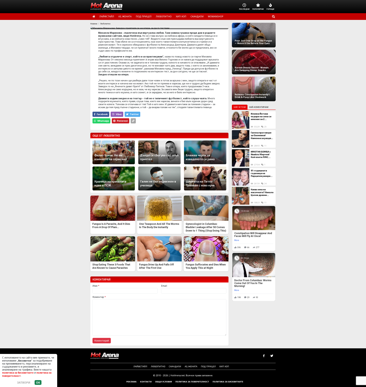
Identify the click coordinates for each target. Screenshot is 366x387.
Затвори (23, 382)
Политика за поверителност (192, 381)
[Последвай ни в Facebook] (264, 356)
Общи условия (163, 381)
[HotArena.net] (104, 356)
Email (164, 286)
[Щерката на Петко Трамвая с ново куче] (205, 178)
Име (96, 286)
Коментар (99, 297)
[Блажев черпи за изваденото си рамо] (205, 152)
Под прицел (208, 366)
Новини (93, 23)
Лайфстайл (140, 366)
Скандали (175, 366)
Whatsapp (103, 120)
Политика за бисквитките (228, 381)
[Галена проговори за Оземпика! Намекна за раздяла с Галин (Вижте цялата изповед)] (240, 139)
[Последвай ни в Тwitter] (271, 356)
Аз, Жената (191, 366)
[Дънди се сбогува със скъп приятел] (159, 152)
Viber (119, 114)
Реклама (131, 381)
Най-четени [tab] (240, 107)
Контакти (146, 381)
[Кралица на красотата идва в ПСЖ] (114, 178)
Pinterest (122, 120)
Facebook (102, 114)
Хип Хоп (224, 366)
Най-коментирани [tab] (258, 107)
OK (38, 382)
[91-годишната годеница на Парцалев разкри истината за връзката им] (240, 177)
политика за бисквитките (18, 372)
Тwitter (134, 114)
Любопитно (105, 23)
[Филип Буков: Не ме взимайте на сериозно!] (114, 152)
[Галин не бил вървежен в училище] (159, 178)
